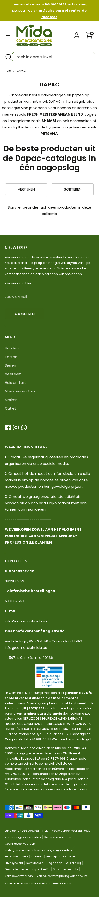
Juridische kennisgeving (22, 831)
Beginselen (54, 863)
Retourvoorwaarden (57, 837)
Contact (37, 856)
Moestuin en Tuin (20, 391)
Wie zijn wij (73, 863)
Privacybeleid (14, 863)
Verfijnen (26, 189)
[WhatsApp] (24, 427)
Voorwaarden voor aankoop (71, 831)
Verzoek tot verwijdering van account (61, 876)
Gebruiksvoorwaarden (20, 843)
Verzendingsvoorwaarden (23, 837)
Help (45, 831)
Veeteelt (13, 373)
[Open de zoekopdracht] (8, 57)
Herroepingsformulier (60, 856)
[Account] (77, 33)
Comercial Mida (60, 883)
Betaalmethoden (16, 856)
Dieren (10, 365)
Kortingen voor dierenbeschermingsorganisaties (38, 850)
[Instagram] (16, 427)
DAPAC (21, 71)
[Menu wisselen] (7, 35)
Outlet (10, 408)
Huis (8, 71)
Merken (11, 399)
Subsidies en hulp (65, 869)
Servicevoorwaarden (19, 876)
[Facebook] (8, 427)
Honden (12, 348)
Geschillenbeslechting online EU (27, 869)
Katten (11, 356)
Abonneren (24, 313)
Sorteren (72, 189)
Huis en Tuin (15, 382)
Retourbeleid (34, 863)
